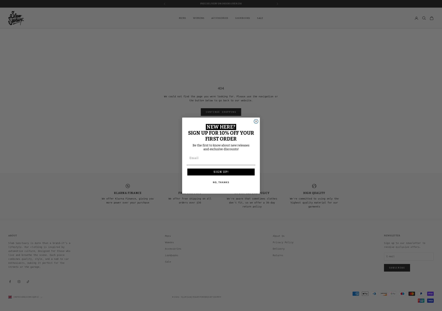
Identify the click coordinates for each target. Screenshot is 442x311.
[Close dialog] (256, 121)
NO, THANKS (221, 182)
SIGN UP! (221, 172)
